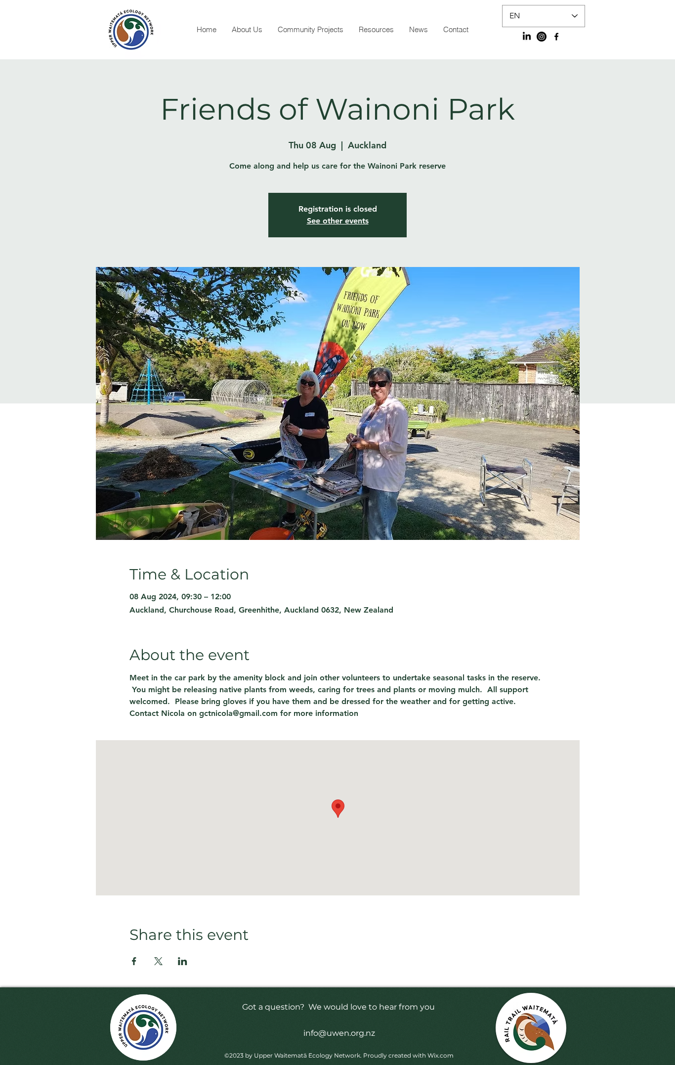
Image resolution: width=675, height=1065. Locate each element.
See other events (338, 220)
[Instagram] (542, 37)
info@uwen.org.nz (339, 1033)
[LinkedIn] (527, 37)
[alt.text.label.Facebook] (556, 37)
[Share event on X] (158, 961)
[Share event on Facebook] (134, 961)
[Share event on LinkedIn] (182, 961)
